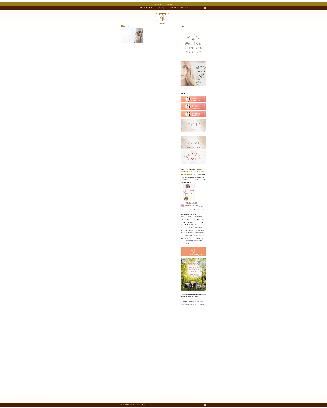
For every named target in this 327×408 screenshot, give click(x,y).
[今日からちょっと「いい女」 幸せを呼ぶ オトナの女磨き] (188, 200)
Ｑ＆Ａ (166, 7)
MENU (150, 7)
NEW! (145, 7)
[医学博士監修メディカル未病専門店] (162, 24)
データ (155, 7)
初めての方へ (161, 8)
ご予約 (171, 7)
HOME (140, 7)
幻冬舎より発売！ (187, 182)
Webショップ (176, 8)
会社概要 (181, 7)
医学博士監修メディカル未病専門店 (133, 404)
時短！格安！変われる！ (186, 8)
